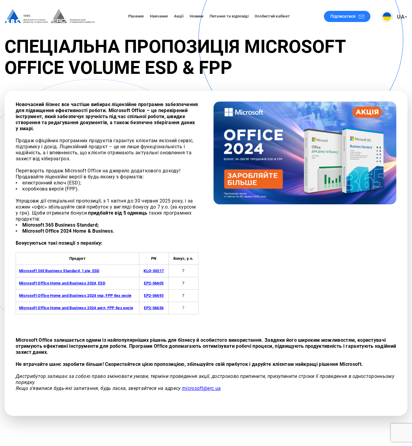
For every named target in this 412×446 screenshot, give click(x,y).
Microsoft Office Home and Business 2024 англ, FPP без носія (76, 308)
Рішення (136, 16)
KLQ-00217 (154, 271)
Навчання (159, 16)
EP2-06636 (153, 308)
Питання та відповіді (229, 16)
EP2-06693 (153, 295)
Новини (197, 16)
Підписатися (343, 16)
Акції (179, 16)
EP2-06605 (153, 283)
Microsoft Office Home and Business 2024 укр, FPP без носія (75, 295)
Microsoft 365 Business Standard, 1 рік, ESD (59, 271)
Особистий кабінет (272, 16)
